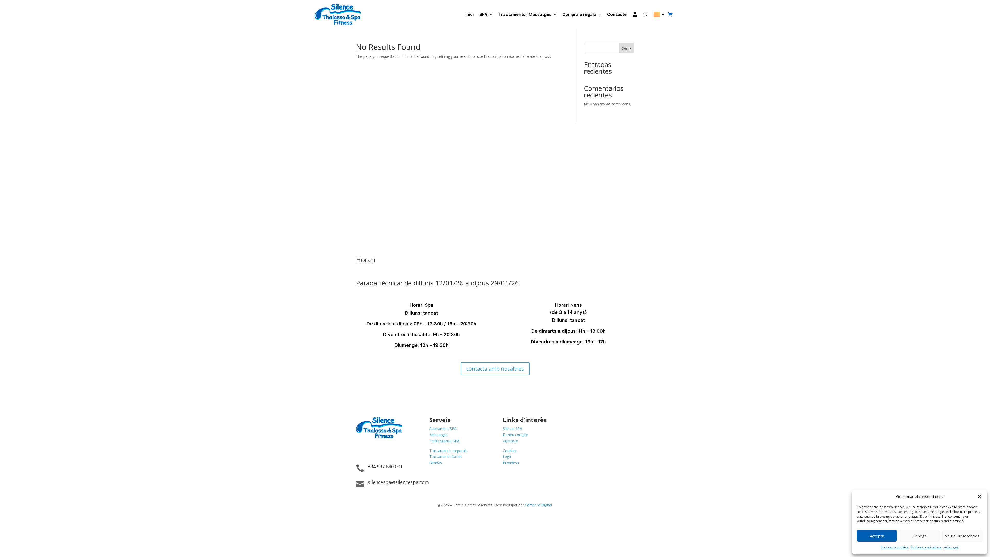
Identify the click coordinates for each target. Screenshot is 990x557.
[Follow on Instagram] (370, 450)
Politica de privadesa (926, 547)
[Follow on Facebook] (360, 450)
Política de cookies (894, 547)
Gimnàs (435, 462)
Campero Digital (538, 505)
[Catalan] (659, 14)
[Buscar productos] (645, 14)
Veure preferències (962, 535)
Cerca (626, 48)
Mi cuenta (635, 14)
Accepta (877, 535)
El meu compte (515, 434)
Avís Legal (951, 547)
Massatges (438, 434)
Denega (920, 535)
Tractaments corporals (448, 450)
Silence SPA (512, 428)
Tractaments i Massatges (524, 14)
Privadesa (511, 462)
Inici (469, 14)
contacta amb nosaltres (495, 368)
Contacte (617, 14)
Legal (507, 456)
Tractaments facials (445, 456)
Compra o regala (579, 14)
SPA (483, 14)
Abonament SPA (443, 428)
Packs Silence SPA (444, 440)
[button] (979, 496)
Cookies (509, 450)
